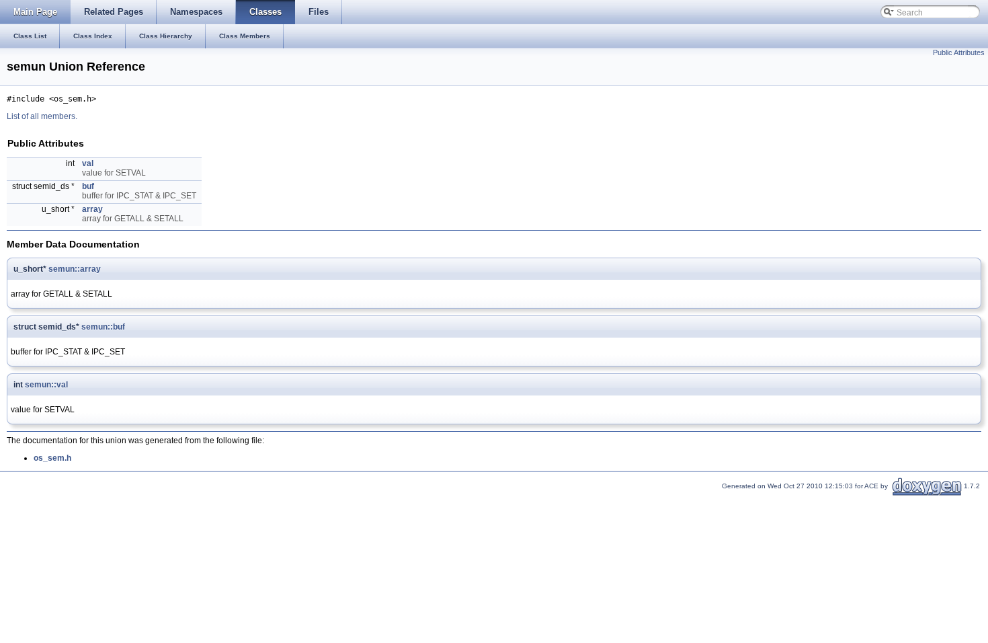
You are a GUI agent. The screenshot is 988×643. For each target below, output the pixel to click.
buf (88, 186)
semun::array (74, 269)
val (87, 163)
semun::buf (103, 327)
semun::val (46, 384)
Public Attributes (959, 52)
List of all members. (42, 116)
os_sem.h (52, 458)
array (92, 209)
